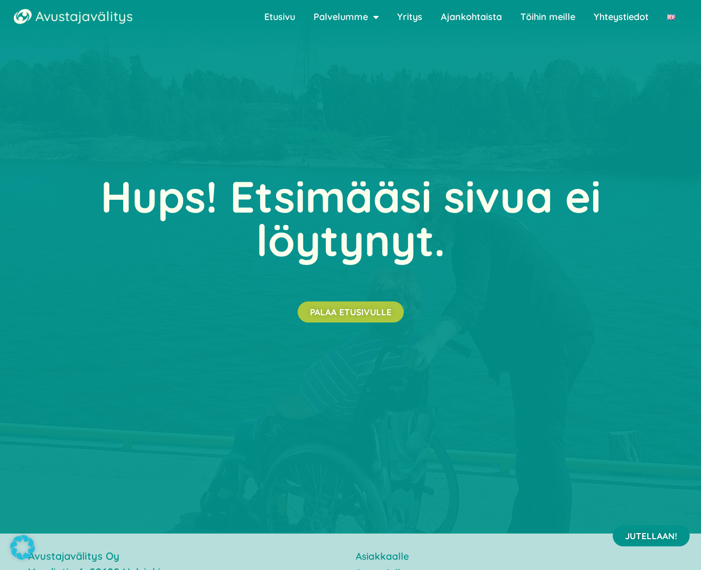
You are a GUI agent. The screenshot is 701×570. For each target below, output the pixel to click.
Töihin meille (547, 17)
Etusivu (279, 17)
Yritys (409, 17)
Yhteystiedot (621, 17)
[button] (22, 547)
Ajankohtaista (471, 17)
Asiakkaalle (382, 556)
